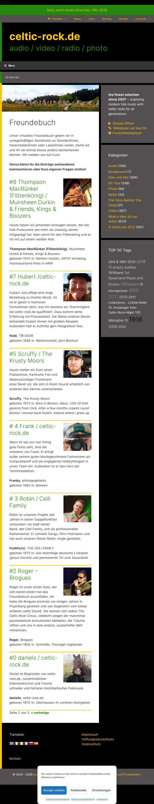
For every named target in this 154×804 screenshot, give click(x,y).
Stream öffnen (123, 123)
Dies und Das (118, 177)
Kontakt (123, 18)
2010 (123, 297)
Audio (112, 166)
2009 (112, 326)
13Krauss (129, 283)
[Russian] (31, 744)
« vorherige (40, 713)
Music (77, 18)
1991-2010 (127, 262)
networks (140, 18)
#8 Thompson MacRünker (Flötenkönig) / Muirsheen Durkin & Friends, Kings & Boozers (32, 198)
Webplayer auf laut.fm (129, 128)
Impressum (102, 799)
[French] (16, 744)
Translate (57, 18)
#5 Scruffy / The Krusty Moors (30, 357)
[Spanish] (36, 744)
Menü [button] (11, 65)
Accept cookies (54, 790)
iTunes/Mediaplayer (127, 133)
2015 (111, 262)
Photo (112, 189)
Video (112, 211)
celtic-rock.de (44, 36)
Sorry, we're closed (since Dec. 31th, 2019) (77, 10)
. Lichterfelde (136, 303)
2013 (133, 290)
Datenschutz (91, 744)
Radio (112, 194)
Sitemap (107, 18)
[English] (11, 744)
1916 (135, 319)
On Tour (114, 183)
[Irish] (21, 744)
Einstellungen (101, 790)
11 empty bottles (122, 267)
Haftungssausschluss (98, 739)
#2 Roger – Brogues (23, 574)
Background (117, 172)
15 (126, 320)
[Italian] (26, 744)
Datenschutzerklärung (57, 799)
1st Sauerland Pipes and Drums (125, 278)
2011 (113, 296)
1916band (115, 273)
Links (92, 18)
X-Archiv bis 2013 (121, 227)
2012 (122, 327)
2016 (141, 261)
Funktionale (78, 790)
